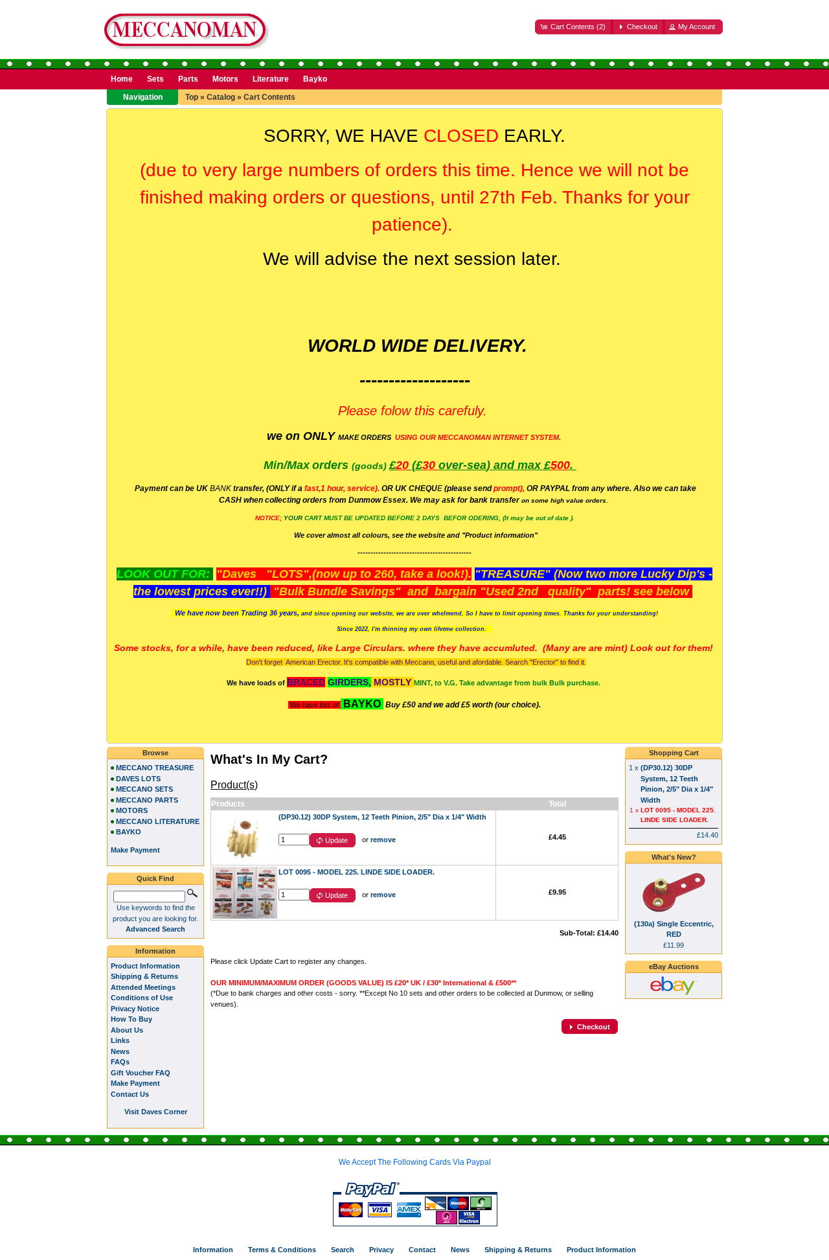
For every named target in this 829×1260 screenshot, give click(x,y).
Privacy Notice (135, 1009)
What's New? (674, 857)
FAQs (120, 1062)
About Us (127, 1030)
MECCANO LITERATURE (157, 821)
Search (342, 1250)
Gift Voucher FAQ (140, 1073)
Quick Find (155, 878)
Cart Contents (269, 97)
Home (122, 79)
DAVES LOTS (138, 779)
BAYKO (128, 832)
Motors (225, 79)
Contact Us (130, 1094)
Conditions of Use (142, 998)
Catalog (221, 97)
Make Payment (135, 1083)
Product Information (145, 966)
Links (120, 1040)
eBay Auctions (674, 966)
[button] (574, 26)
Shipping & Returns (144, 976)
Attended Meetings (143, 987)
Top (191, 97)
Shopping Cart (674, 753)
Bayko (315, 79)
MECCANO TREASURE (155, 768)
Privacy (381, 1250)
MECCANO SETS (144, 789)
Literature (271, 79)
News (120, 1051)
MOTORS (132, 810)
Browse (155, 753)
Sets (155, 79)
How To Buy (131, 1019)
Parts (188, 79)
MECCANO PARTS (147, 800)
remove (383, 839)
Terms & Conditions (282, 1250)
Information (155, 951)
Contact (422, 1250)
